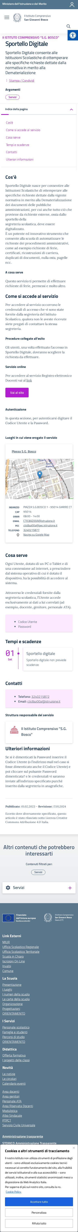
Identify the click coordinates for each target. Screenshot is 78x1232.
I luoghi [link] (7, 989)
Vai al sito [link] (17, 392)
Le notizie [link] (8, 1073)
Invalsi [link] (6, 966)
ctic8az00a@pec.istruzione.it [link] (40, 525)
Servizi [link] (12, 97)
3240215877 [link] (31, 530)
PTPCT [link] (6, 1120)
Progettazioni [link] (11, 1008)
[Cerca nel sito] (68, 26)
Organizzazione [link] (12, 1003)
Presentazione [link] (11, 984)
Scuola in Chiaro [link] (13, 956)
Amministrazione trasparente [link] (22, 1136)
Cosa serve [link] (13, 137)
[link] (73, 35)
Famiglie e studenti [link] (14, 1032)
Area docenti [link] (10, 1091)
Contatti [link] (11, 152)
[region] (39, 1188)
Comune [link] (7, 970)
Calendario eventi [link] (14, 1083)
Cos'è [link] (9, 122)
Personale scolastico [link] (15, 1027)
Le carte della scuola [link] (16, 999)
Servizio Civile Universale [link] (18, 1125)
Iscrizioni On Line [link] (13, 961)
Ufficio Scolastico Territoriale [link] (20, 951)
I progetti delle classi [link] (16, 1060)
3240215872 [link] (40, 696)
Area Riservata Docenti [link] (17, 1105)
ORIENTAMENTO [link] (13, 1013)
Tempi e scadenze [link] (17, 144)
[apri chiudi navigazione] (6, 17)
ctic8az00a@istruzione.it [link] (43, 701)
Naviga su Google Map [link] (36, 534)
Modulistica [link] (9, 1110)
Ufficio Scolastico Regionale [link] (20, 946)
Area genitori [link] (10, 1096)
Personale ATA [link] (12, 1101)
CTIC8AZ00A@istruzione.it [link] (39, 521)
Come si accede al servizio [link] (23, 130)
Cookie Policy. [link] (13, 1192)
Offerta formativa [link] (14, 1055)
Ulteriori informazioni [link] (19, 159)
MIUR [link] (6, 942)
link (29, 380)
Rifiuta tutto (39, 1223)
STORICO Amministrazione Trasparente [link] (29, 1143)
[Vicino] (73, 1147)
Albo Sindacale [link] (12, 1115)
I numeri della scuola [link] (16, 994)
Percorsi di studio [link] (13, 1036)
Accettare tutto (39, 1202)
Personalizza (39, 1212)
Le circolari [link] (9, 1078)
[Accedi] (72, 4)
